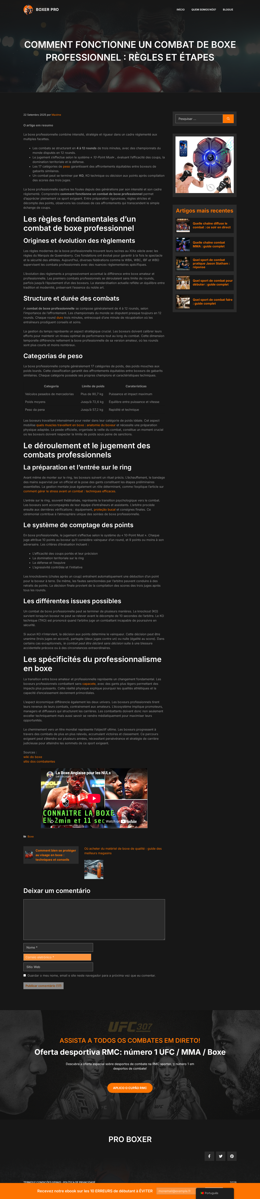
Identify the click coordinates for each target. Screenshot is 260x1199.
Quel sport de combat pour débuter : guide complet (213, 282)
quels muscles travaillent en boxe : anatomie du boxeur (76, 425)
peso (66, 166)
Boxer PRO (47, 9)
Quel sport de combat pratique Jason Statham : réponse (211, 263)
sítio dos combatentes (39, 761)
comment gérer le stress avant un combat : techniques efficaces (69, 491)
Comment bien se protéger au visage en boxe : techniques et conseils (56, 855)
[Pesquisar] (228, 118)
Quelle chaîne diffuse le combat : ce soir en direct (212, 225)
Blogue (228, 9)
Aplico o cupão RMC (130, 1088)
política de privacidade (79, 1182)
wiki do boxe (32, 757)
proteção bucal (105, 509)
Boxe (31, 836)
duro (60, 317)
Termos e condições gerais (42, 1182)
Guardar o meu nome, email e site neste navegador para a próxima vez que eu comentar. (91, 975)
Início (181, 9)
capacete (89, 684)
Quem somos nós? (203, 9)
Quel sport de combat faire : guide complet (213, 301)
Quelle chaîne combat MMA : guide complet (209, 244)
